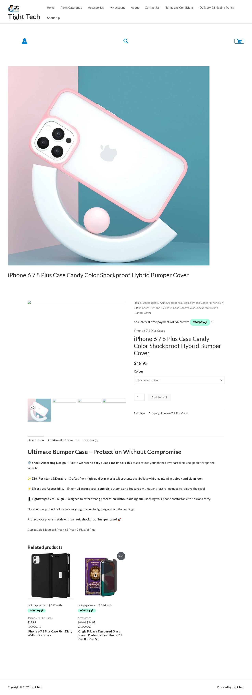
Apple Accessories (171, 302)
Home (51, 7)
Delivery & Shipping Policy (216, 7)
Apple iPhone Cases (196, 302)
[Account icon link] (25, 41)
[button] (121, 350)
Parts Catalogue (71, 7)
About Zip (53, 18)
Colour (138, 371)
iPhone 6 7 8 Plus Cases (149, 330)
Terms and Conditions (179, 7)
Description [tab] (36, 440)
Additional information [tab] (63, 440)
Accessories (96, 7)
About (135, 7)
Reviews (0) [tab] (90, 440)
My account (117, 7)
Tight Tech (24, 16)
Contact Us (152, 7)
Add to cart (159, 397)
